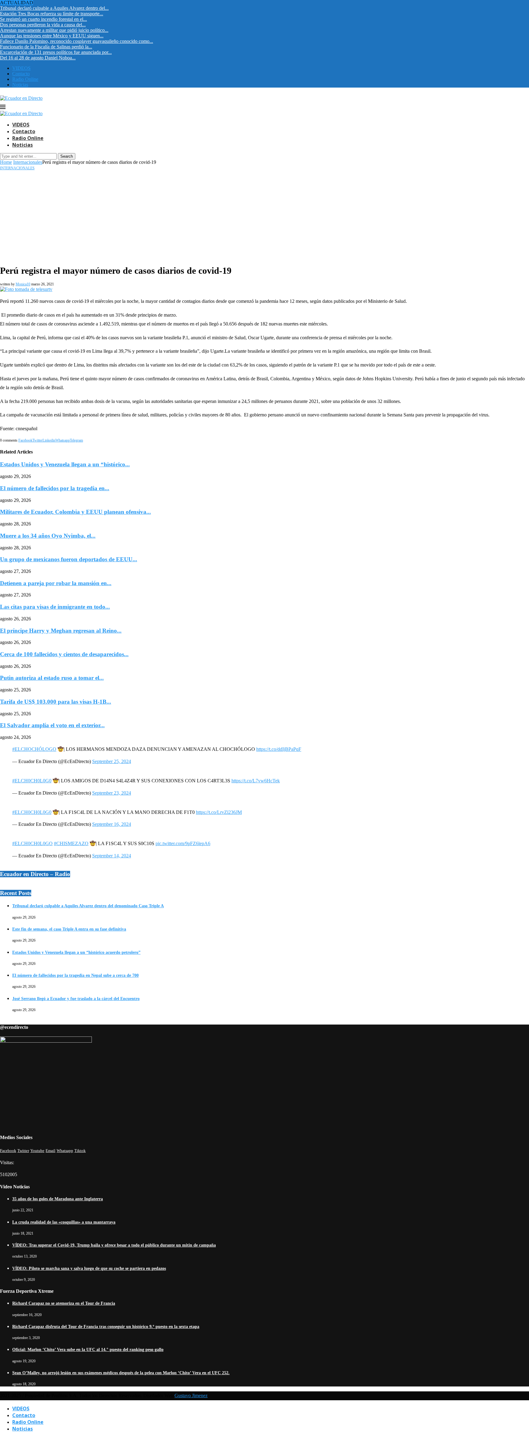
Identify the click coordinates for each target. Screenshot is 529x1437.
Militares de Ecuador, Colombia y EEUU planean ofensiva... (75, 512)
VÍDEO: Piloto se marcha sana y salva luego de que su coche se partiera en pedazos (89, 1268)
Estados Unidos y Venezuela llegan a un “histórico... (65, 464)
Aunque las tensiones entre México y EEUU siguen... (51, 35)
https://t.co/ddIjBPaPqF (278, 749)
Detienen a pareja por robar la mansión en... (55, 583)
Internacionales (27, 162)
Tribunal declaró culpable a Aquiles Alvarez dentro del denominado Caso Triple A (88, 906)
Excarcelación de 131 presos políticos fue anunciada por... (56, 52)
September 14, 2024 (111, 855)
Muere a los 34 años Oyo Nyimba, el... (48, 535)
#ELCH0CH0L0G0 (31, 780)
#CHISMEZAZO (71, 843)
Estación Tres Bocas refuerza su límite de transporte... (51, 13)
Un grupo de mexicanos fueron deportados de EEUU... (68, 559)
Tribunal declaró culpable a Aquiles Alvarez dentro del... (54, 8)
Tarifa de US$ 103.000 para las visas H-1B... (55, 701)
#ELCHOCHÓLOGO (34, 749)
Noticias (20, 84)
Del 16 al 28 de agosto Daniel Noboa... (38, 57)
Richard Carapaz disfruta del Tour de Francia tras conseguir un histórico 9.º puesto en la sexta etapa (105, 1326)
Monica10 (23, 284)
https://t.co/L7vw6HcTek (255, 780)
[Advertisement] (264, 216)
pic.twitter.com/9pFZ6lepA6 (183, 843)
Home (6, 162)
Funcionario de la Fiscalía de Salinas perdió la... (46, 46)
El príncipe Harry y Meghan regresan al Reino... (61, 630)
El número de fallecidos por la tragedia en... (54, 488)
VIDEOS (21, 68)
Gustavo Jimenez (191, 1395)
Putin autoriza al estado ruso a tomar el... (52, 678)
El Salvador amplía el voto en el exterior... (52, 725)
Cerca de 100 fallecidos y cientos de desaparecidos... (64, 654)
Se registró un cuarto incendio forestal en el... (43, 19)
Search (66, 156)
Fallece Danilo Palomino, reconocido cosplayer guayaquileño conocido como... (76, 41)
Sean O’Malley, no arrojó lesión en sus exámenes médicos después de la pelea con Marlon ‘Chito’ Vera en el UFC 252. (121, 1373)
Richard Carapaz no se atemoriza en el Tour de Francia (63, 1303)
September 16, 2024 (111, 824)
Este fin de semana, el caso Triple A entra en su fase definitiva (69, 929)
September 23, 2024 (111, 793)
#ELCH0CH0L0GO (32, 843)
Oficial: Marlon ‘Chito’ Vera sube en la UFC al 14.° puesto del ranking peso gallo (87, 1349)
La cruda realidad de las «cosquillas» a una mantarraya (63, 1222)
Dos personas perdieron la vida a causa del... (43, 24)
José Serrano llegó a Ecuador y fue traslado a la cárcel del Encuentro (76, 998)
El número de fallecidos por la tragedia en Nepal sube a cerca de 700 (75, 975)
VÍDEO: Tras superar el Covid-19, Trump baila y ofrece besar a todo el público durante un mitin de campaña (114, 1245)
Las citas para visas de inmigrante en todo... (55, 607)
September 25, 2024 (111, 761)
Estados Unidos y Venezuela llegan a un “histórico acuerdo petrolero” (76, 952)
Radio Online (25, 79)
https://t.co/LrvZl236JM (219, 812)
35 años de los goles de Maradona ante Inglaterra (57, 1199)
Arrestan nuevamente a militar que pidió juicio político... (54, 30)
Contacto (21, 73)
